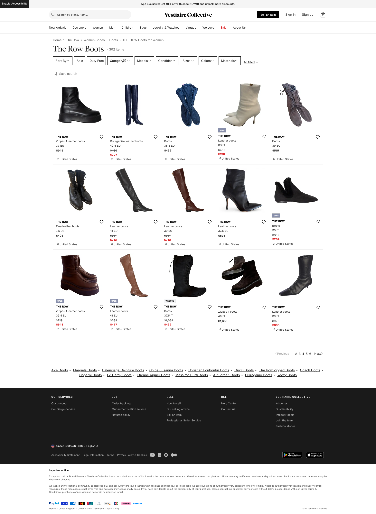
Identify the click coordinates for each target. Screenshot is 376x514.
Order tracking (121, 403)
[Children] (136, 27)
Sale (224, 27)
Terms (110, 455)
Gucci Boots (244, 370)
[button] (323, 14)
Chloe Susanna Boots (166, 370)
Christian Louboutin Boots (208, 370)
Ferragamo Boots (258, 375)
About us (281, 403)
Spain (109, 508)
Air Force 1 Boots (226, 375)
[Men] (118, 27)
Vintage (190, 27)
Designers (79, 27)
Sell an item (268, 15)
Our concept (59, 403)
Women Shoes (94, 40)
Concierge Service (63, 409)
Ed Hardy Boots (119, 375)
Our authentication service (129, 409)
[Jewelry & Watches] (182, 27)
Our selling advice (178, 409)
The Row (72, 40)
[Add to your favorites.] (101, 137)
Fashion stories (285, 426)
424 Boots (59, 370)
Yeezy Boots (287, 375)
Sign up (308, 15)
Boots (113, 40)
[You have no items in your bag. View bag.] (323, 14)
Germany (99, 508)
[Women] (106, 27)
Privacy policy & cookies (132, 455)
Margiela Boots (85, 370)
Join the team (285, 420)
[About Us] (248, 27)
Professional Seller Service (183, 420)
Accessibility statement (65, 455)
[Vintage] (199, 27)
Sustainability (284, 409)
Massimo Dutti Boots (191, 375)
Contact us (228, 409)
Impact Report (285, 415)
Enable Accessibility (14, 4)
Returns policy (121, 415)
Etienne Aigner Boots (153, 375)
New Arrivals (57, 27)
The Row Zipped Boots (277, 370)
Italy (117, 508)
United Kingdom (67, 508)
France (52, 508)
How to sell (173, 403)
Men (112, 27)
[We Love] (217, 27)
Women (98, 27)
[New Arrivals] (69, 27)
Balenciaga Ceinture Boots (123, 370)
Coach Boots (310, 370)
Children (127, 27)
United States (85, 508)
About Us (239, 27)
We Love (208, 27)
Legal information (93, 455)
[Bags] (149, 27)
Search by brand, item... (72, 15)
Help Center (229, 403)
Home (57, 40)
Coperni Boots (90, 375)
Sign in (290, 15)
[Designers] (89, 27)
